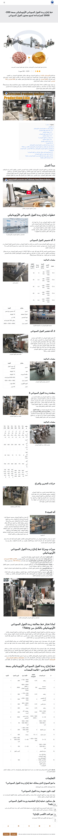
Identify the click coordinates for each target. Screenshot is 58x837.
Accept (14, 834)
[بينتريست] (29, 826)
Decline (6, 834)
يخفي (47, 124)
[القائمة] (4, 2)
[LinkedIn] (18, 826)
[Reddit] (8, 826)
